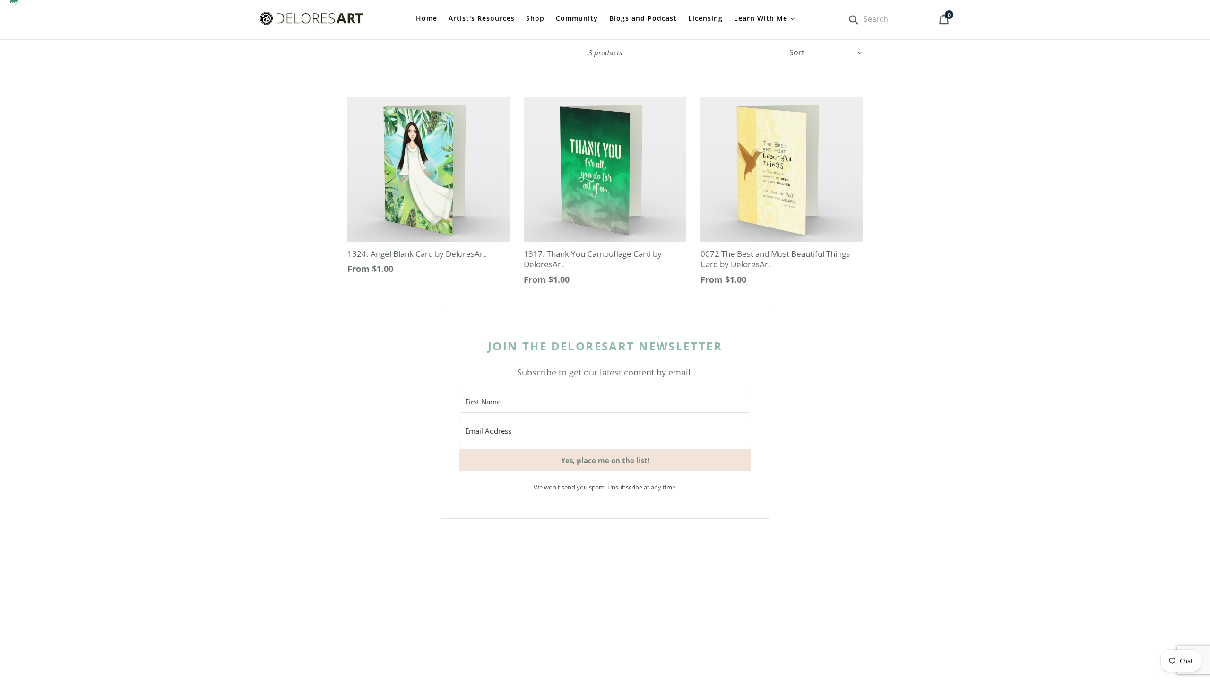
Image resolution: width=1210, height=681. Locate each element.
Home (426, 18)
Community (577, 18)
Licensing (705, 18)
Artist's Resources (482, 18)
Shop (535, 18)
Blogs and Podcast (643, 18)
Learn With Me (762, 18)
